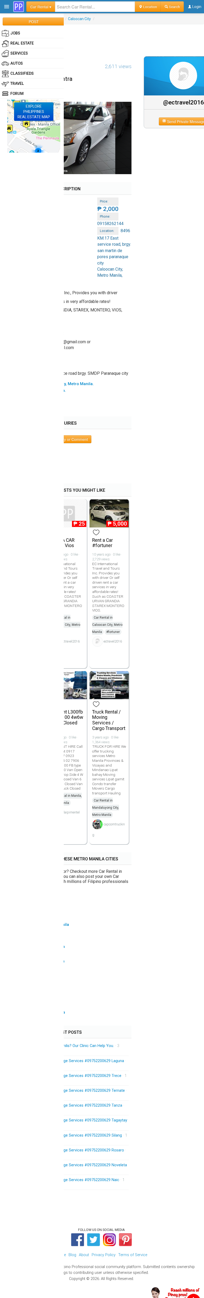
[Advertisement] (102, 36)
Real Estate (22, 43)
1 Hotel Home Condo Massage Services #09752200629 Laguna (69, 1061)
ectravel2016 (70, 641)
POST (34, 21)
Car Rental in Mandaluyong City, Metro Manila (105, 808)
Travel (17, 83)
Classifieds (22, 73)
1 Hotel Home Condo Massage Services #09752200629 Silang (68, 1135)
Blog (72, 1255)
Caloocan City (79, 19)
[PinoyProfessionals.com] (18, 6)
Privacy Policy (104, 1255)
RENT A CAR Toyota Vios (62, 543)
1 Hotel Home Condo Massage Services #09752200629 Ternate (70, 1090)
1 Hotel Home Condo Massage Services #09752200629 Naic (67, 1180)
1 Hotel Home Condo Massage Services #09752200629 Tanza (68, 1105)
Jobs (15, 33)
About (84, 1255)
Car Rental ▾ (40, 6)
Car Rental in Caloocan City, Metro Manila (65, 625)
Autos (16, 63)
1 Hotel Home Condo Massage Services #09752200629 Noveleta (71, 1165)
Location (149, 7)
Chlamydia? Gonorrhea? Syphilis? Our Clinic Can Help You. (64, 1046)
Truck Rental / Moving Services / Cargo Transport (108, 720)
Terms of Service (132, 1255)
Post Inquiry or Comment (67, 439)
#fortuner (113, 632)
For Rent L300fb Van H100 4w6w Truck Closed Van (66, 720)
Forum (17, 93)
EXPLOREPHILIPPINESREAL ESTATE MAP (34, 111)
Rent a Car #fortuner (102, 543)
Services (19, 53)
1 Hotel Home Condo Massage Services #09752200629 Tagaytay (71, 1120)
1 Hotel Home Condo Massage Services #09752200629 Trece (68, 1075)
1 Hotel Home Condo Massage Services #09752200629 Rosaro (69, 1150)
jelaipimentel (70, 812)
